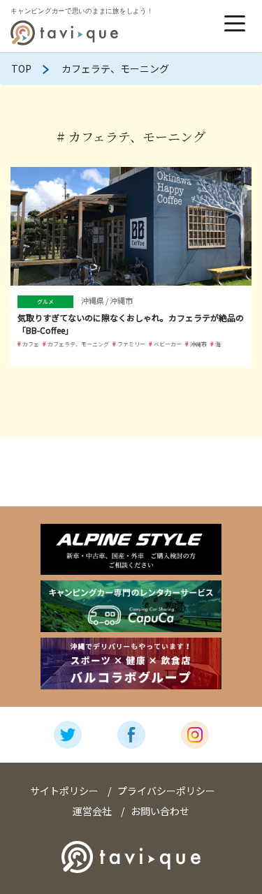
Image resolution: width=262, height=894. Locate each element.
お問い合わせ (160, 811)
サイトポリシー (64, 791)
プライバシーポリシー (166, 791)
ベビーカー (168, 344)
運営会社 (92, 811)
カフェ (30, 344)
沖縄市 (198, 344)
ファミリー (131, 344)
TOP (21, 68)
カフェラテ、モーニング (78, 344)
